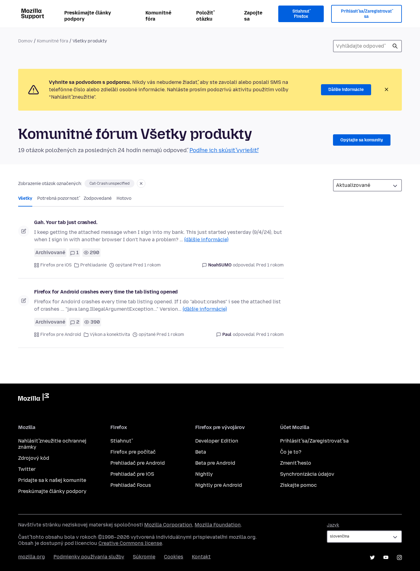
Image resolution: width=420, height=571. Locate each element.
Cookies (173, 557)
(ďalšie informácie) (206, 239)
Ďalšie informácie (346, 89)
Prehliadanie (93, 265)
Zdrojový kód (33, 458)
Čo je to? (290, 452)
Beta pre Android (215, 463)
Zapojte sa (253, 16)
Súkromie (144, 557)
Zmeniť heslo (295, 463)
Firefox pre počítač (133, 452)
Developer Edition (216, 441)
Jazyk (333, 525)
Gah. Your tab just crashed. (65, 222)
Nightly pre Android (218, 485)
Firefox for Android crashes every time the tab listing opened (106, 292)
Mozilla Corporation (168, 525)
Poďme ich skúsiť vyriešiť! (224, 150)
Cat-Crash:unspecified (109, 183)
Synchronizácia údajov (307, 474)
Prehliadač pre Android (137, 463)
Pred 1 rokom (270, 265)
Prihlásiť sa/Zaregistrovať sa (366, 14)
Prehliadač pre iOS (132, 474)
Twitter (27, 469)
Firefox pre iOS (56, 265)
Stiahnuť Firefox (300, 14)
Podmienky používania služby (88, 557)
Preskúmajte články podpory (87, 16)
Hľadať (395, 46)
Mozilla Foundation (218, 525)
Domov (25, 41)
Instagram (399, 557)
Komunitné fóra (158, 16)
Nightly (204, 474)
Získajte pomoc (298, 485)
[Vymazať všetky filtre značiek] (141, 183)
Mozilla (33, 398)
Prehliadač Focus (130, 485)
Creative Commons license (130, 543)
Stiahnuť (120, 441)
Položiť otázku (204, 16)
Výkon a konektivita (110, 334)
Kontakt (201, 557)
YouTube (385, 557)
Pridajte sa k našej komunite (52, 480)
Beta (200, 452)
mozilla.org (31, 557)
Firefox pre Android (60, 334)
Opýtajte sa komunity (361, 140)
